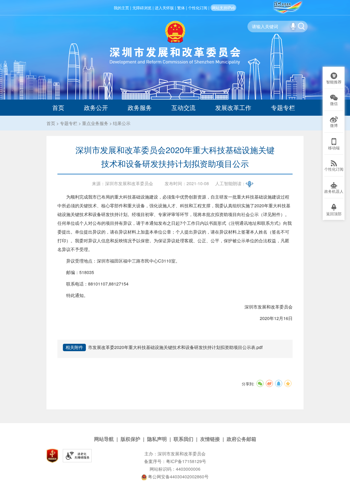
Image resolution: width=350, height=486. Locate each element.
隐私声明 (157, 439)
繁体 (181, 7)
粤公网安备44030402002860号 (178, 476)
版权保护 (130, 439)
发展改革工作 (233, 107)
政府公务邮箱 (241, 439)
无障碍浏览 (141, 7)
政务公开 (96, 107)
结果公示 (121, 123)
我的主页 (121, 7)
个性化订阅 (197, 7)
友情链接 (210, 439)
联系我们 (183, 439)
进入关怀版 (164, 7)
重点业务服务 (95, 123)
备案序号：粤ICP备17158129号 (175, 461)
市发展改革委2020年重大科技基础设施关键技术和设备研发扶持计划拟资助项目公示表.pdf (175, 347)
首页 (58, 107)
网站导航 (104, 439)
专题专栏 (283, 107)
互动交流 (183, 107)
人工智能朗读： (230, 184)
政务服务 (140, 107)
